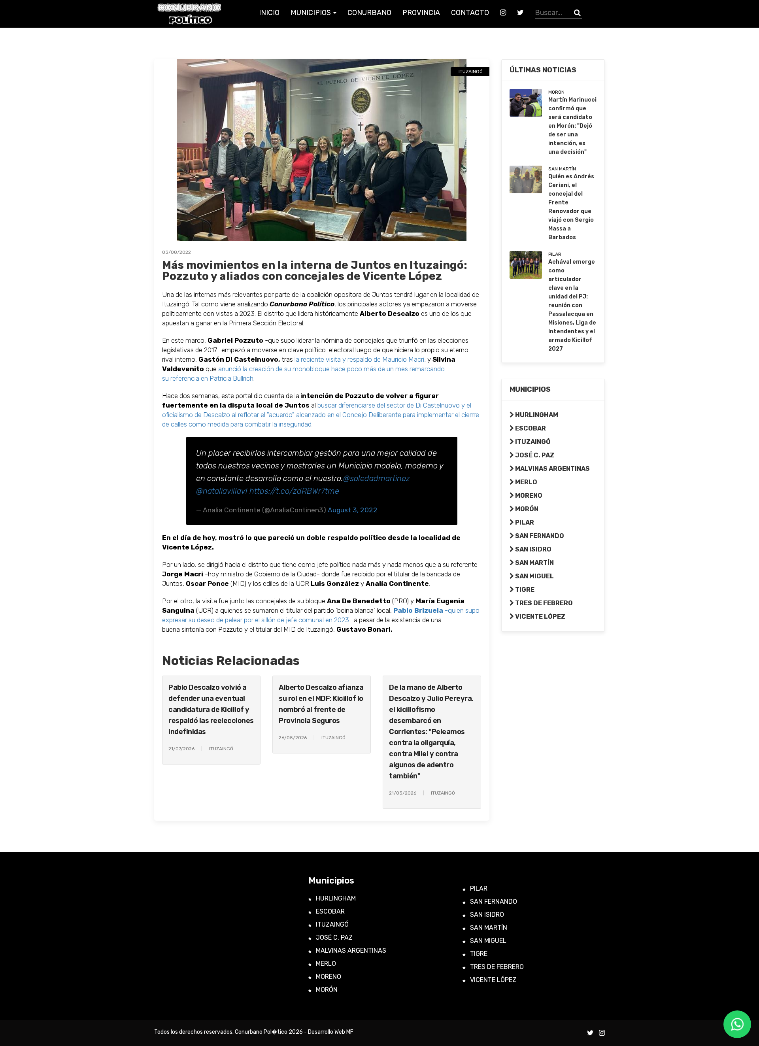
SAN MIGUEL (534, 576)
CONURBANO (369, 12)
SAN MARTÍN (534, 562)
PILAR (524, 522)
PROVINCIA (421, 12)
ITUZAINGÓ (532, 442)
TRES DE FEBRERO (543, 603)
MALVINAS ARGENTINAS (552, 468)
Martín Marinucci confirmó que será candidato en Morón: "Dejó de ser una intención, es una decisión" (572, 125)
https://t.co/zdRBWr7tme (294, 491)
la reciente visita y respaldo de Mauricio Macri (358, 359)
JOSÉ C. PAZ (534, 455)
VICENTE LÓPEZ (539, 616)
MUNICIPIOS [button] (311, 12)
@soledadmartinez (376, 478)
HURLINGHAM (536, 415)
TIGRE (524, 589)
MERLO (525, 482)
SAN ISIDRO (532, 549)
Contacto (470, 12)
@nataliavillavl (221, 491)
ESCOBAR (530, 428)
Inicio (269, 12)
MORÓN (526, 509)
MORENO (528, 495)
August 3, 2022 (353, 510)
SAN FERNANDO (539, 536)
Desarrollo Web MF (330, 1032)
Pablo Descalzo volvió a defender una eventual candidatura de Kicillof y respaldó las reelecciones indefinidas (211, 709)
